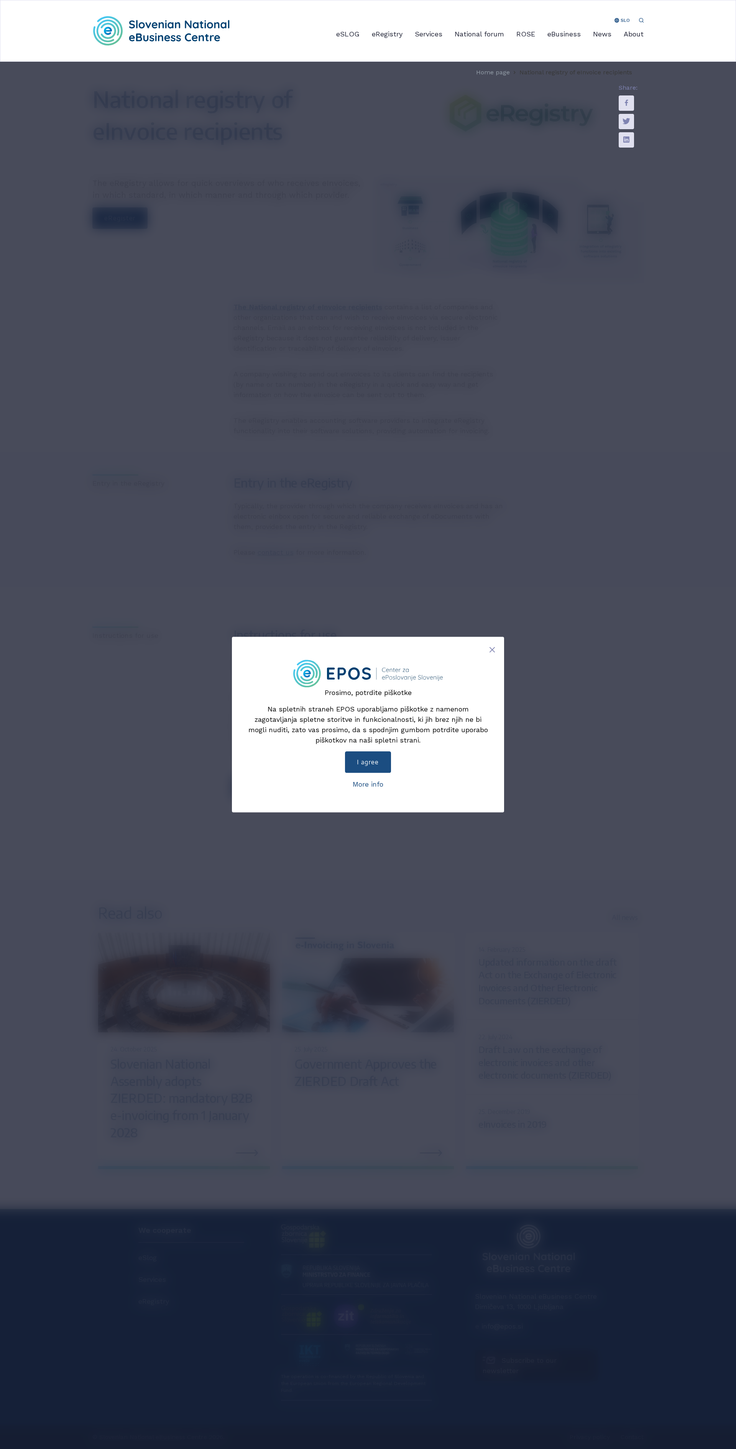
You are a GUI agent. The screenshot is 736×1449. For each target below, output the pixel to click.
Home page (493, 72)
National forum (479, 34)
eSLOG (348, 34)
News (602, 34)
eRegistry (387, 34)
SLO (624, 20)
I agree (368, 762)
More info (368, 784)
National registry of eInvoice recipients (575, 72)
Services (428, 34)
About (634, 34)
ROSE (525, 34)
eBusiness (564, 34)
